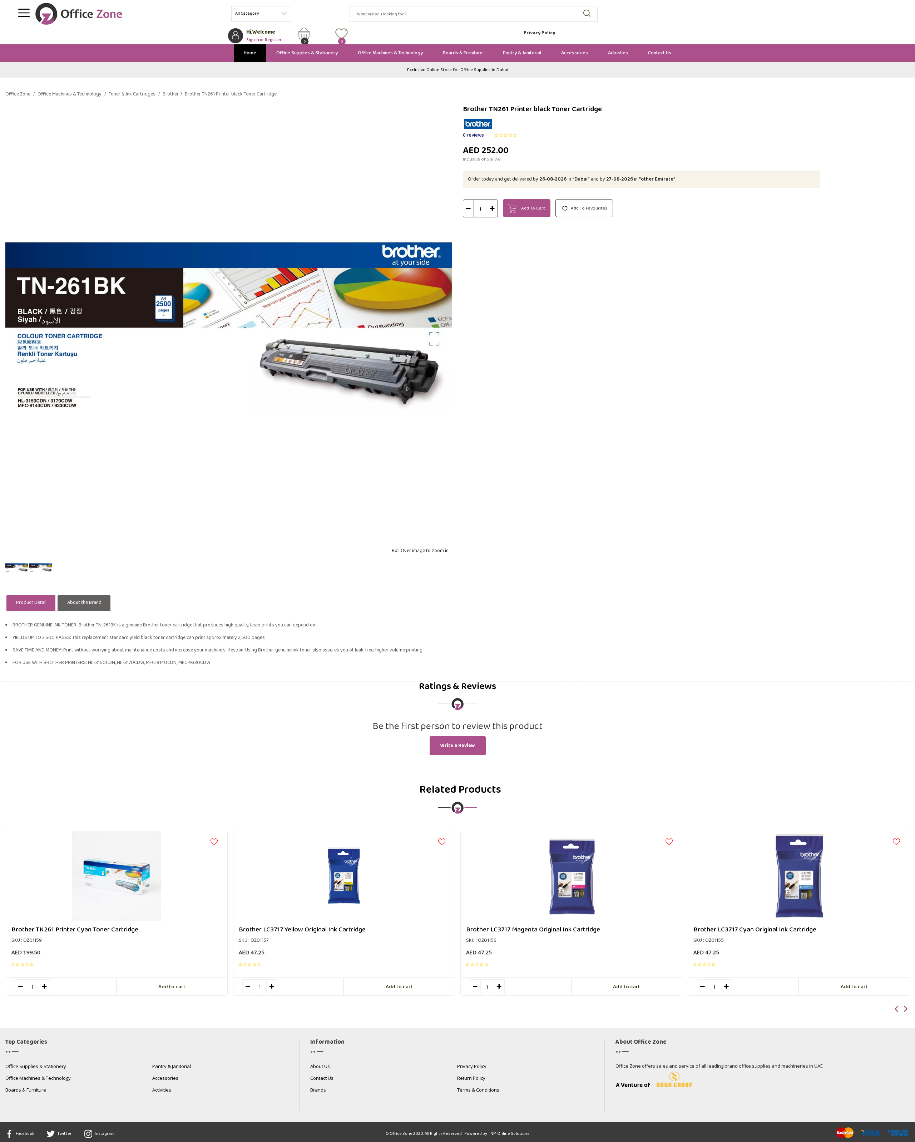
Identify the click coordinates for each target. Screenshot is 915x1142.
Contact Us (659, 53)
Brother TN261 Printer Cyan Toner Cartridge (74, 929)
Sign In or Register (264, 39)
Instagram (104, 1133)
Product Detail (31, 602)
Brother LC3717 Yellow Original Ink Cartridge (302, 929)
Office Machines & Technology (390, 53)
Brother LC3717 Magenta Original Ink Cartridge (533, 929)
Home (250, 53)
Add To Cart (532, 208)
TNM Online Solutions (508, 1133)
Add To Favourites (588, 208)
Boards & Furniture (463, 53)
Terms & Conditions (478, 1090)
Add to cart (172, 986)
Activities (618, 53)
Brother (172, 94)
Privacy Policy (539, 33)
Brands (318, 1090)
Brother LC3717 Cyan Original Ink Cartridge (754, 929)
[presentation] (896, 1009)
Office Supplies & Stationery (307, 53)
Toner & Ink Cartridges (134, 94)
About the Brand (84, 602)
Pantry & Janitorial (522, 53)
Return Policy (471, 1078)
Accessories (574, 53)
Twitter (64, 1133)
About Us (320, 1066)
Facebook (24, 1133)
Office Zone (20, 94)
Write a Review (457, 745)
